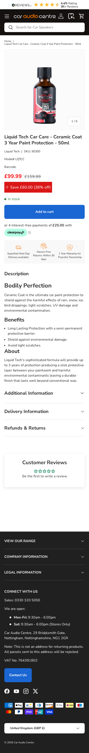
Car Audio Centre (24, 742)
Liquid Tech (12, 151)
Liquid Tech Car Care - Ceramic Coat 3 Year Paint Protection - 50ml (42, 44)
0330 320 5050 (27, 600)
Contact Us (18, 675)
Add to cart (44, 211)
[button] (71, 16)
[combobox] (44, 27)
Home (7, 41)
